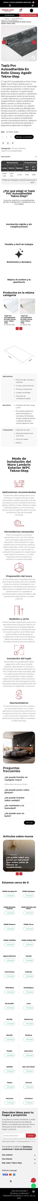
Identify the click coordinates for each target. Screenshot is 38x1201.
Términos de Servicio (24, 1141)
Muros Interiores (18, 148)
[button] (9, 15)
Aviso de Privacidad (23, 1149)
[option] (19, 43)
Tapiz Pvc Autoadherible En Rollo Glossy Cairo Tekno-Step (26, 319)
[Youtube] (19, 5)
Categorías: (6, 148)
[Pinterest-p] (23, 1181)
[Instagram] (14, 5)
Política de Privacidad (8, 1141)
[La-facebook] (5, 5)
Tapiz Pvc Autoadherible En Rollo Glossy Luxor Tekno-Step (10, 319)
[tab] (19, 778)
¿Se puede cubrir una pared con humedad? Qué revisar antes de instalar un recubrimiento (17, 862)
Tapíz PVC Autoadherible (11, 151)
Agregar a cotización (24, 137)
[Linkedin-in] (28, 5)
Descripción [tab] (5, 157)
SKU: (3, 132)
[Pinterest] (24, 5)
